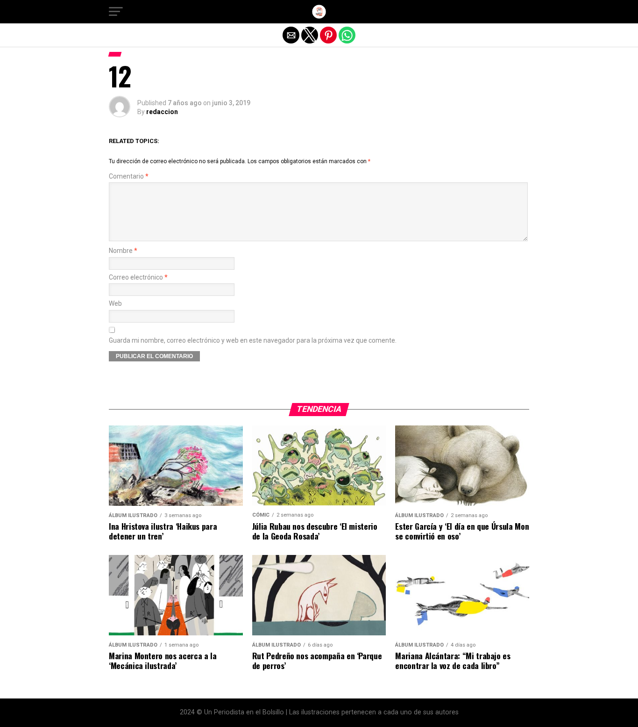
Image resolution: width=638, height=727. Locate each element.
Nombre (123, 250)
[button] (116, 11)
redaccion (162, 111)
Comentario (129, 176)
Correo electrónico (138, 277)
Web (115, 303)
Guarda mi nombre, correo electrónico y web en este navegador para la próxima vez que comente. (253, 340)
